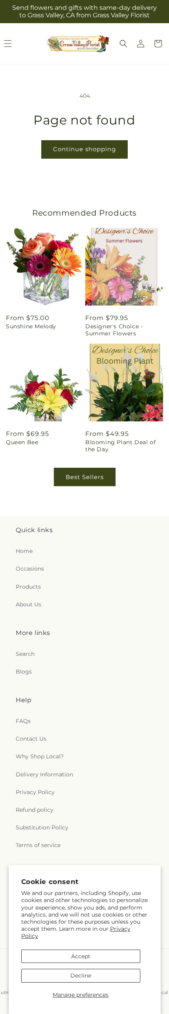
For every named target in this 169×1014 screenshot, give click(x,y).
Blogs (24, 671)
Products (28, 586)
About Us (28, 604)
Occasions (30, 568)
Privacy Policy (35, 792)
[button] (123, 43)
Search (25, 653)
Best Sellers (85, 477)
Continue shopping (84, 149)
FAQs (23, 721)
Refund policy (34, 809)
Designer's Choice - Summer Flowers (114, 330)
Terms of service (38, 845)
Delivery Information (44, 774)
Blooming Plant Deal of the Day (120, 446)
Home (24, 551)
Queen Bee (22, 442)
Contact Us (31, 738)
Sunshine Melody (31, 326)
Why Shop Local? (40, 756)
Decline (80, 975)
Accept (80, 956)
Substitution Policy (42, 827)
